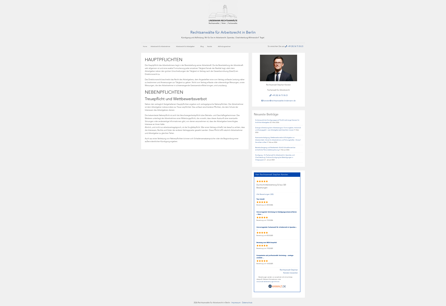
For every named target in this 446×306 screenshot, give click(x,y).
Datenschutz (247, 303)
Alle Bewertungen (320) (265, 194)
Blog (202, 46)
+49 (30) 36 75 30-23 (295, 46)
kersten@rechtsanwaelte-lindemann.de (279, 101)
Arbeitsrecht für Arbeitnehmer (160, 46)
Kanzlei (209, 46)
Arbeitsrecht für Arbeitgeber (185, 46)
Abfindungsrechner (224, 46)
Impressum (236, 303)
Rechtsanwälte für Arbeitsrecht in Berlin (223, 33)
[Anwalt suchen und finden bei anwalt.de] (277, 287)
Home (145, 46)
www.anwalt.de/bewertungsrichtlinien (267, 281)
